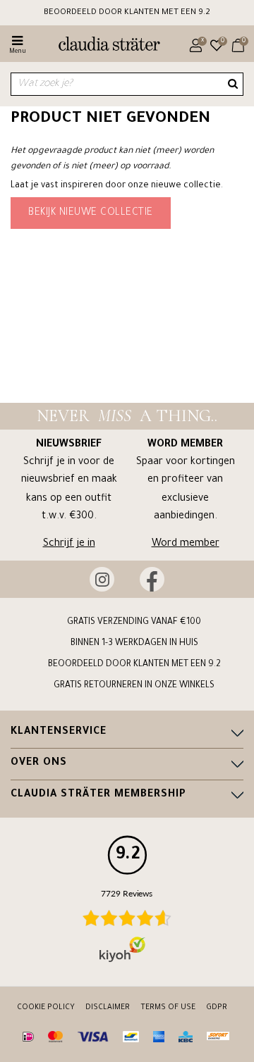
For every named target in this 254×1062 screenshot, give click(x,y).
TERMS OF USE (167, 1008)
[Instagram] (102, 579)
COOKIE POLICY (46, 1008)
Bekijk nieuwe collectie (90, 213)
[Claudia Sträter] (103, 45)
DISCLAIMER (107, 1008)
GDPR (216, 1008)
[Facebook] (152, 579)
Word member (185, 544)
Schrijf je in (69, 544)
